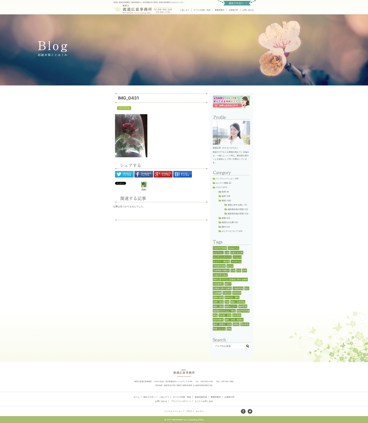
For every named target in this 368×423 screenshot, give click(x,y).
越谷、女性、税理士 (234, 319)
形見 (247, 288)
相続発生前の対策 (236, 209)
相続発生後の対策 (236, 213)
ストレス (237, 257)
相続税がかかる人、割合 (224, 311)
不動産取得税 (219, 266)
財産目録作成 (201, 397)
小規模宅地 (238, 288)
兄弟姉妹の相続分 (221, 270)
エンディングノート (222, 257)
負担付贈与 (218, 319)
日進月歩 (227, 293)
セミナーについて (230, 231)
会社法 (230, 266)
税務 (224, 218)
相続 (224, 200)
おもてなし (218, 252)
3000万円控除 (219, 248)
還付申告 (245, 324)
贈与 (224, 227)
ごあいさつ (184, 10)
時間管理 (237, 293)
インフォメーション (225, 178)
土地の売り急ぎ (220, 275)
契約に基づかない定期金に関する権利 (230, 279)
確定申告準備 (243, 311)
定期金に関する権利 (222, 288)
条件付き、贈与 (232, 297)
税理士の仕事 (228, 222)
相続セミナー (231, 306)
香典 (229, 328)
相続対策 (243, 306)
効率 (245, 270)
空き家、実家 (225, 315)
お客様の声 (233, 10)
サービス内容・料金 (202, 10)
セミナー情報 (222, 183)
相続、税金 (218, 306)
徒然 (224, 196)
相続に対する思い (236, 205)
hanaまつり (233, 248)
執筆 (224, 192)
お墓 (227, 252)
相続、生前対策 (238, 302)
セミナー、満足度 (221, 261)
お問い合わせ (248, 10)
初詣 (239, 270)
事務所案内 (219, 10)
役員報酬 (217, 293)
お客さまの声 (237, 252)
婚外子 (228, 284)
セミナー (200, 411)
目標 (227, 302)
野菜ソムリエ (219, 328)
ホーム (137, 397)
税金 (215, 315)
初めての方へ (149, 397)
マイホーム (236, 261)
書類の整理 (218, 297)
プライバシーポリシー (181, 401)
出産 (233, 270)
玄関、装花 (218, 302)
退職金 (236, 324)
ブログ (219, 187)
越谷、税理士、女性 (222, 324)
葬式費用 (237, 315)
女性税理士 (218, 284)
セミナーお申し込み (204, 401)
